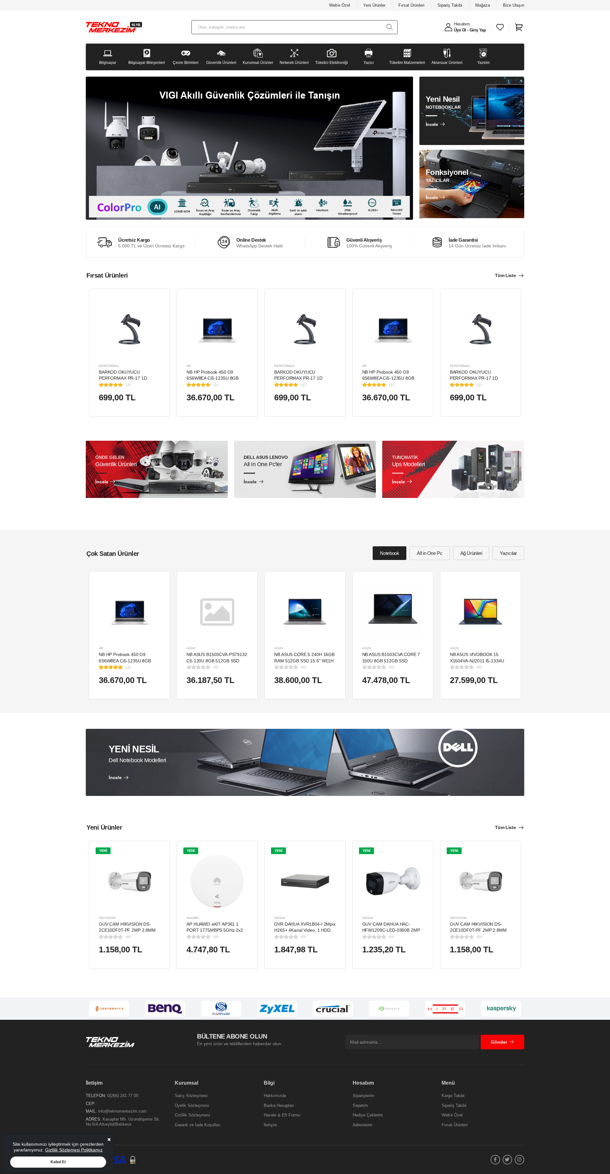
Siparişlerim (363, 1095)
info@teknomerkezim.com (122, 1111)
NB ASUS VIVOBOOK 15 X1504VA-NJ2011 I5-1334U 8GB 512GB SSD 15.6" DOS (478, 660)
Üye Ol (460, 30)
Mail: (91, 1111)
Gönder (499, 1042)
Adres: (93, 1119)
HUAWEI (192, 918)
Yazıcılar (508, 553)
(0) (216, 667)
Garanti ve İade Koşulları (197, 1124)
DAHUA (279, 918)
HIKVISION (107, 918)
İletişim (270, 1124)
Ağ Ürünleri (471, 553)
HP (188, 366)
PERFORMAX (109, 366)
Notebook (389, 553)
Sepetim (360, 1105)
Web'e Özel (339, 5)
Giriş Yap (478, 30)
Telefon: (96, 1095)
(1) (128, 384)
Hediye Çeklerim (368, 1115)
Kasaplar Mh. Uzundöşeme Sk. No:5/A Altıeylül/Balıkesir (123, 1122)
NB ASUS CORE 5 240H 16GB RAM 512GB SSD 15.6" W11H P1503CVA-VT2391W (304, 660)
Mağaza (482, 5)
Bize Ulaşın (513, 5)
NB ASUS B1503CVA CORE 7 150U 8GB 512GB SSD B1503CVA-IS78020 (391, 660)
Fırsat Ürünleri (411, 5)
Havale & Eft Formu (282, 1115)
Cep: (91, 1103)
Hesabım (462, 24)
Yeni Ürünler (374, 5)
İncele (432, 124)
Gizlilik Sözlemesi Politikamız (74, 1149)
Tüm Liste (505, 275)
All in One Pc (429, 553)
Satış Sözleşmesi (191, 1095)
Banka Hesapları (279, 1105)
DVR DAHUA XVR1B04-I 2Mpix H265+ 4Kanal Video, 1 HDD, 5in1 (305, 930)
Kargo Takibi (453, 1095)
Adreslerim (362, 1124)
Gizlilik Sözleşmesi (192, 1115)
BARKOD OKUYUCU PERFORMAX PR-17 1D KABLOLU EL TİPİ (123, 378)
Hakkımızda (275, 1095)
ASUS (190, 648)
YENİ (103, 851)
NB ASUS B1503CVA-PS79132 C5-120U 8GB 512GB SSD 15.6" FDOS (216, 660)
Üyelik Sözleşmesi (192, 1105)
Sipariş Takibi (449, 5)
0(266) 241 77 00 (122, 1095)
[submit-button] (389, 27)
